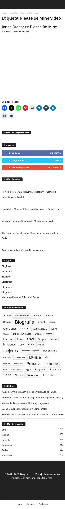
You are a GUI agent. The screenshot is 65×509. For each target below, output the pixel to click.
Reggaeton (40, 369)
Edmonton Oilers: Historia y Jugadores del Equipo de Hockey (32, 397)
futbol (30, 339)
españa (49, 334)
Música (35, 357)
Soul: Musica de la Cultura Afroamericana (22, 250)
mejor (41, 344)
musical (7, 357)
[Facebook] (21, 484)
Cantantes (40, 328)
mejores (10, 350)
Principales (16, 369)
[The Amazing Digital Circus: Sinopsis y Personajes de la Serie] (32, 227)
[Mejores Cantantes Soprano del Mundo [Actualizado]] (32, 215)
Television (33, 375)
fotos (20, 339)
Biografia (24, 322)
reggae (28, 370)
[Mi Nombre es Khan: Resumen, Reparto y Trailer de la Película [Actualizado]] (32, 185)
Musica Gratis (50, 350)
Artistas (49, 315)
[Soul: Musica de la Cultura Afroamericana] (32, 244)
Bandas (7, 322)
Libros (31, 344)
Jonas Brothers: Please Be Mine (29, 26)
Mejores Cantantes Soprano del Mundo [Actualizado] (28, 221)
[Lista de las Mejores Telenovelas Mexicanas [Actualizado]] (32, 203)
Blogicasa (7, 271)
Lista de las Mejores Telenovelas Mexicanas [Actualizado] (31, 209)
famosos (8, 339)
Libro (22, 344)
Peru (5, 369)
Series (19, 375)
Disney (38, 334)
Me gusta (55, 153)
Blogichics (7, 282)
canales (52, 322)
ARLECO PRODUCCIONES (17, 31)
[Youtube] (44, 484)
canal (41, 322)
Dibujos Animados (22, 334)
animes (37, 315)
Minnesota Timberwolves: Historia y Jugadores (25, 403)
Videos (52, 375)
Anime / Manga (22, 315)
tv (44, 375)
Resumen (55, 369)
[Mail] (29, 484)
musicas (20, 357)
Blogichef (6, 276)
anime (7, 315)
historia (53, 339)
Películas (51, 364)
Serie (7, 375)
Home (19, 504)
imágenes (9, 344)
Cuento (6, 334)
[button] (59, 4)
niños (47, 357)
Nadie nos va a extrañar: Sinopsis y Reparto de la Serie (30, 392)
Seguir (57, 160)
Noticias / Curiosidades (13, 364)
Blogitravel (7, 292)
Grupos (42, 339)
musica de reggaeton (30, 351)
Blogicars (6, 266)
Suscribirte (54, 167)
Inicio (4, 13)
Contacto (30, 504)
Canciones (10, 328)
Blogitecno (7, 287)
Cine (54, 328)
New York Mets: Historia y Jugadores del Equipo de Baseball (32, 414)
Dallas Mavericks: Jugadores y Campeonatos (24, 409)
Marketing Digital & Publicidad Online (20, 297)
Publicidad (43, 504)
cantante (24, 328)
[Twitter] (37, 484)
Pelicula (34, 363)
